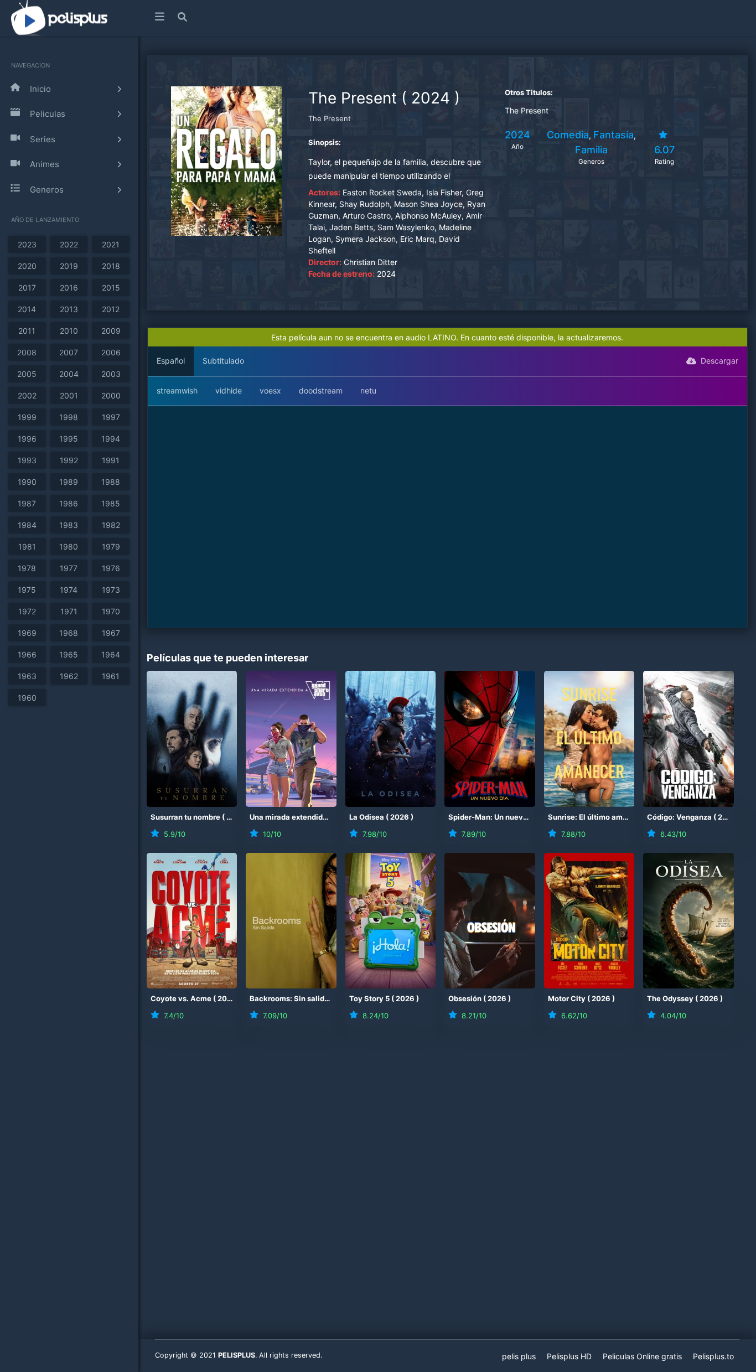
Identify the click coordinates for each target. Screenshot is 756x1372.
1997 (111, 417)
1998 (68, 417)
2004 (69, 374)
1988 (110, 481)
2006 (111, 352)
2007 (68, 352)
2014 (27, 309)
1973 (111, 589)
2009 (111, 330)
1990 (27, 481)
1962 (69, 676)
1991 (111, 460)
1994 (110, 438)
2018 (111, 266)
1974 (68, 589)
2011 (26, 330)
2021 (111, 244)
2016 (69, 287)
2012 (111, 309)
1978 (27, 568)
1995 (68, 438)
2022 (69, 244)
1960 (27, 697)
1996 (27, 438)
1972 (27, 611)
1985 (110, 503)
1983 (68, 525)
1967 (111, 633)
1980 (68, 546)
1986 (68, 503)
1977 (68, 568)
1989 (68, 481)
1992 (69, 460)
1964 (110, 654)
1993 (27, 460)
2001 (69, 395)
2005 (27, 374)
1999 (27, 417)
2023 (27, 244)
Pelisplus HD (569, 1356)
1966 (27, 654)
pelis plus (519, 1356)
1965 (68, 654)
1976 (111, 568)
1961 (111, 676)
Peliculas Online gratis (642, 1356)
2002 (27, 395)
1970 (111, 611)
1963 (27, 676)
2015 (111, 287)
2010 (69, 330)
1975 (27, 589)
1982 (111, 525)
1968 (68, 633)
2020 (27, 266)
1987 (27, 503)
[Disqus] (447, 1189)
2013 (69, 309)
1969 (27, 633)
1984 (27, 525)
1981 (27, 546)
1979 (111, 546)
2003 (111, 374)
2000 (111, 395)
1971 (68, 611)
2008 (27, 352)
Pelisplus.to (713, 1356)
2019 (69, 266)
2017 (27, 287)
